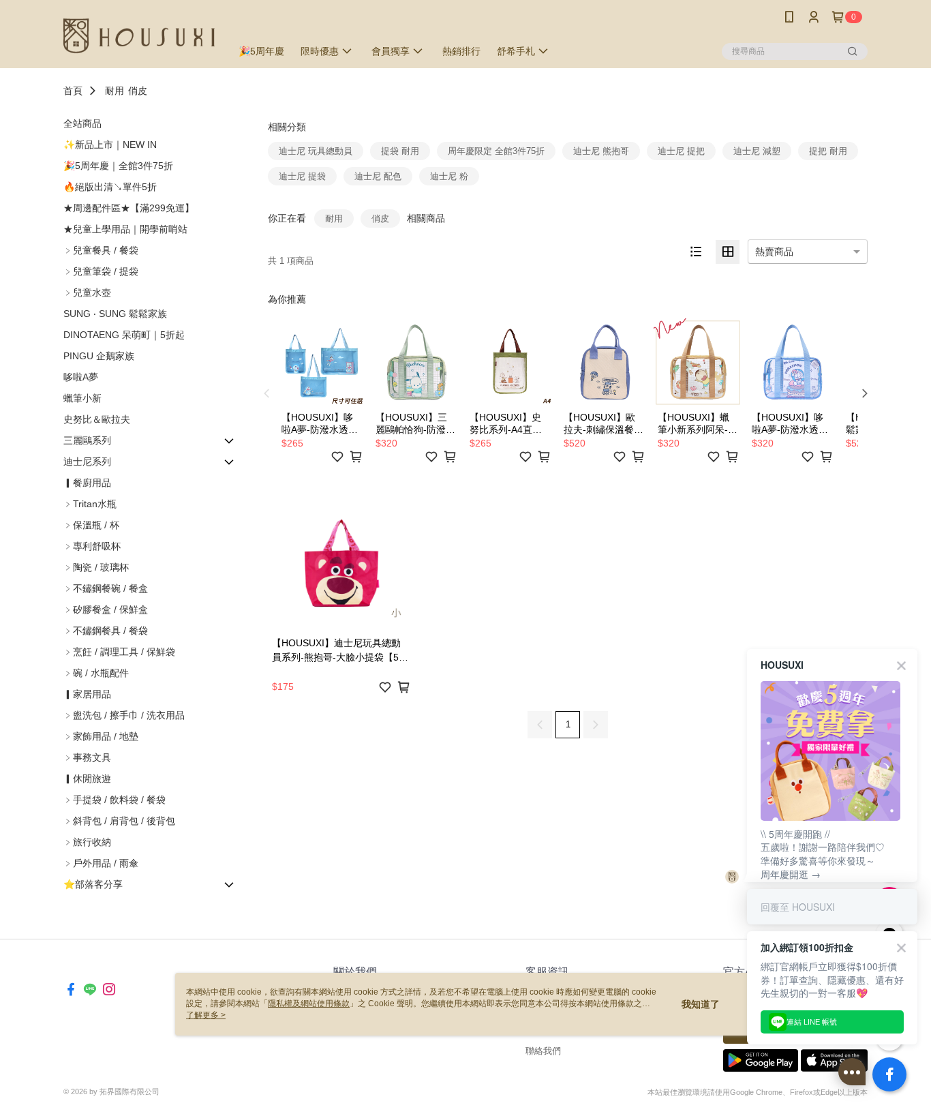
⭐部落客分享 (93, 884)
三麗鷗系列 (87, 440)
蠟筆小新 (82, 398)
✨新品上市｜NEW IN (110, 144)
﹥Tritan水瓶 (90, 503)
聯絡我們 (543, 1051)
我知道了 (701, 1004)
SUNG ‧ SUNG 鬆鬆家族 (115, 313)
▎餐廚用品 (87, 482)
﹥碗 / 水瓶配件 (96, 672)
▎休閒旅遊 (87, 778)
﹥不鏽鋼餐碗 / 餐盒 (105, 588)
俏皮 (137, 90)
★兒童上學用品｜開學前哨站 (125, 229)
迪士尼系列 (87, 461)
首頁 (72, 90)
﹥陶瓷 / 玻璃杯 (96, 567)
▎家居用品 (87, 694)
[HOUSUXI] (139, 36)
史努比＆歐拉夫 (96, 419)
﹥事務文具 (87, 757)
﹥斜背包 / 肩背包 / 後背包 (119, 820)
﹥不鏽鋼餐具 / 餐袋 (105, 630)
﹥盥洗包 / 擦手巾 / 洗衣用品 (124, 715)
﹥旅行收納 (87, 841)
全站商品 (82, 123)
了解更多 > (206, 1015)
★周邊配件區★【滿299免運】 (128, 207)
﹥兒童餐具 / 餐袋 (100, 250)
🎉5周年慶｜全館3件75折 (118, 165)
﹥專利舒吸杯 (92, 546)
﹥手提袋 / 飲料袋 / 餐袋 (114, 799)
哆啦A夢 (80, 377)
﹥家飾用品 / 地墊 (100, 736)
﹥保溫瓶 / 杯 (91, 524)
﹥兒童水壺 (87, 292)
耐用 (114, 90)
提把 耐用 (828, 151)
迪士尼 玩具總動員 (315, 151)
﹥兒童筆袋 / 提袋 (100, 271)
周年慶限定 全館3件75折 (496, 151)
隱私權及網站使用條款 (309, 1003)
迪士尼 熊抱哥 (601, 151)
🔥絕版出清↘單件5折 (110, 186)
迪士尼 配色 (377, 176)
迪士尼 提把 (681, 151)
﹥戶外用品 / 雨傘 (100, 863)
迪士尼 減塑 (756, 151)
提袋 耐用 (400, 151)
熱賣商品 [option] (774, 251)
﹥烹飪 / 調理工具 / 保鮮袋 (119, 651)
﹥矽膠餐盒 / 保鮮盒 (105, 609)
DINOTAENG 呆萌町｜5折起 (124, 334)
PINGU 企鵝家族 (98, 355)
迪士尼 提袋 (302, 176)
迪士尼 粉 (449, 176)
